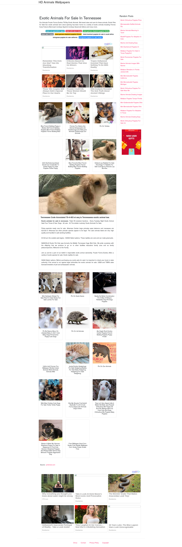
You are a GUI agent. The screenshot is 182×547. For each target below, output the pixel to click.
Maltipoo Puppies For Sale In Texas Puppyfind (130, 52)
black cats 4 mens (47, 34)
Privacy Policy (94, 543)
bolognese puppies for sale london (90, 37)
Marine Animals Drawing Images (131, 94)
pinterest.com (50, 465)
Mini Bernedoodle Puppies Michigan (129, 83)
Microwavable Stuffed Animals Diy (130, 25)
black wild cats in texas (73, 31)
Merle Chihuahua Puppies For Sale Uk (130, 122)
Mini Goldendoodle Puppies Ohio (131, 102)
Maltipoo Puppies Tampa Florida (131, 98)
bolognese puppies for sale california (65, 37)
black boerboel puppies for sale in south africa (98, 34)
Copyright (105, 543)
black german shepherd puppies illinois (68, 34)
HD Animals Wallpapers (54, 2)
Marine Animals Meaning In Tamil (129, 31)
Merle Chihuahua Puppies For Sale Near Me (130, 89)
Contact (83, 543)
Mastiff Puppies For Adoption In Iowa (130, 37)
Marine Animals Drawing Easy (130, 117)
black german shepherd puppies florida (96, 31)
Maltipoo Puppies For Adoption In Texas (130, 111)
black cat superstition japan (55, 31)
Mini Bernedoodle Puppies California (129, 77)
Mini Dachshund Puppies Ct (129, 47)
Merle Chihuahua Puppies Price (131, 20)
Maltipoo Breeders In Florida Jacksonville (129, 70)
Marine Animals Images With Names (130, 64)
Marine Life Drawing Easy (129, 43)
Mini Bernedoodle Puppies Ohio (131, 106)
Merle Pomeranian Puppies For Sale (130, 58)
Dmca (75, 543)
